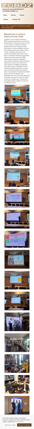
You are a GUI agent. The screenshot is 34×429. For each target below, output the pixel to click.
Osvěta (22, 15)
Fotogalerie (13, 26)
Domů (3, 26)
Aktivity (13, 15)
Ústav (5, 15)
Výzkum (5, 19)
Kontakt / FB (16, 19)
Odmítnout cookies (10, 425)
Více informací (19, 422)
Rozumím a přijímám (24, 425)
